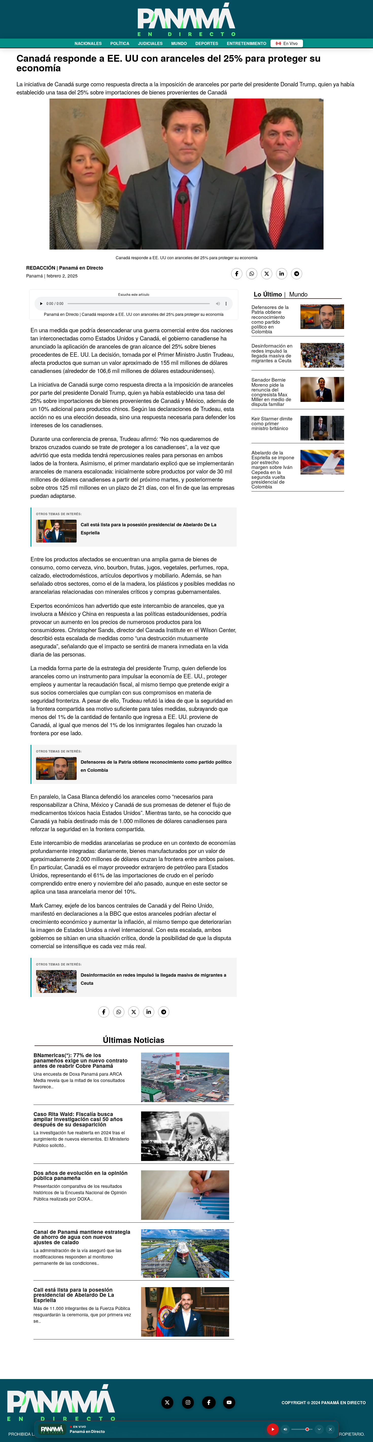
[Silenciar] (285, 1429)
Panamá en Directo (81, 267)
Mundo (298, 293)
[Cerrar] (330, 1429)
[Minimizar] (319, 1429)
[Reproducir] (273, 1429)
